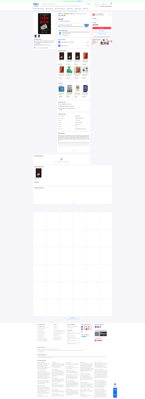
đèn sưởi (99, 390)
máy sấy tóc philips (101, 391)
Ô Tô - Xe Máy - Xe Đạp (84, 389)
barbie (52, 356)
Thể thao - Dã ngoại (85, 365)
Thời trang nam (55, 369)
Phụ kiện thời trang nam (72, 368)
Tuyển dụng (55, 329)
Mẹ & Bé (86, 367)
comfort (102, 356)
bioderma (63, 356)
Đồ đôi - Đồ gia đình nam (59, 373)
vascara (38, 356)
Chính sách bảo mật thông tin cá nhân (60, 331)
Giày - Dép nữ (54, 377)
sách (62, 6)
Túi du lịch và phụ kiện (71, 363)
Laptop (75, 378)
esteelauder (44, 356)
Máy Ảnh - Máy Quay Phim (99, 380)
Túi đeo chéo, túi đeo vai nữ (56, 390)
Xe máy (83, 391)
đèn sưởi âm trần (99, 396)
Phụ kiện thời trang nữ (69, 367)
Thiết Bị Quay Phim (100, 386)
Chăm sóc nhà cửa (43, 378)
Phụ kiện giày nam (57, 386)
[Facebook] (96, 327)
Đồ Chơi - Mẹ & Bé (40, 362)
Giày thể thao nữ (102, 376)
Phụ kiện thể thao (101, 372)
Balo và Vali (68, 362)
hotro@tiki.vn (46, 339)
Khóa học (88, 383)
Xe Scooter (89, 391)
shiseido (38, 357)
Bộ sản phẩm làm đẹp (43, 393)
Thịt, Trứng (42, 372)
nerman (85, 356)
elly (66, 356)
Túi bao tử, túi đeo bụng (60, 395)
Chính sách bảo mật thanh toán (59, 330)
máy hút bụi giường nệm (100, 394)
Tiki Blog (55, 327)
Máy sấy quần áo (99, 367)
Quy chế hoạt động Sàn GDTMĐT (72, 326)
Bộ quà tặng (71, 394)
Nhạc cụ (73, 386)
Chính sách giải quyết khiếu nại (59, 333)
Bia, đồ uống (41, 375)
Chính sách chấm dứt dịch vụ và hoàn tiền (73, 341)
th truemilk (49, 356)
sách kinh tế (78, 6)
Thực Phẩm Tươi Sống (41, 371)
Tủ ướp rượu (105, 367)
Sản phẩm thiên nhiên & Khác (43, 390)
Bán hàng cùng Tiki (70, 327)
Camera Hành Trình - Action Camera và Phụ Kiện (100, 383)
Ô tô (85, 391)
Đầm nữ (55, 363)
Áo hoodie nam (56, 372)
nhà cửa (59, 6)
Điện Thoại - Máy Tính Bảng (42, 380)
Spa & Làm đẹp (87, 384)
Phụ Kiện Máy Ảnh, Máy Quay (99, 381)
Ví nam (53, 394)
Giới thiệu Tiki (56, 326)
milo (68, 356)
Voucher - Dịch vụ (83, 382)
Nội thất (70, 383)
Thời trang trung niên (57, 367)
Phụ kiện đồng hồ (70, 372)
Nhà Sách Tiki (83, 394)
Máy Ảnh (103, 387)
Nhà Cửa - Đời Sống (70, 380)
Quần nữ (58, 363)
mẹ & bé (51, 6)
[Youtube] (98, 327)
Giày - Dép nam (55, 383)
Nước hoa (41, 392)
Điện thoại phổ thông (42, 382)
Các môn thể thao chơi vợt (100, 375)
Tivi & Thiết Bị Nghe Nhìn (86, 370)
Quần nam (58, 370)
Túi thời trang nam (55, 393)
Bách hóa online (85, 368)
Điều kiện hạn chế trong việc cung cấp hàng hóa (73, 334)
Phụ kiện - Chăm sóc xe (84, 390)
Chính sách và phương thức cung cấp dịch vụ (73, 339)
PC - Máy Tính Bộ (70, 378)
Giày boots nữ (55, 380)
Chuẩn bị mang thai (42, 369)
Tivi (97, 366)
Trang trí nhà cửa (68, 381)
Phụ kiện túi (62, 391)
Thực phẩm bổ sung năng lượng (101, 377)
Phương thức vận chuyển (41, 332)
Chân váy (58, 365)
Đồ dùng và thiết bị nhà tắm (72, 384)
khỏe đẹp (55, 6)
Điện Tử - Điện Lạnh (98, 362)
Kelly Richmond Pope (82, 13)
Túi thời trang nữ (55, 389)
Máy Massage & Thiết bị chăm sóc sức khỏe (43, 389)
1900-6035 (42, 326)
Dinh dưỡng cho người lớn (43, 367)
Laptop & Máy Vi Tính (87, 369)
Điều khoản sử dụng (57, 334)
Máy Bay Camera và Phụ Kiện (100, 387)
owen (55, 356)
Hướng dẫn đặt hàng (40, 331)
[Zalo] (100, 327)
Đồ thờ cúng (70, 386)
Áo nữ (53, 363)
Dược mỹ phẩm (46, 393)
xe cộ (48, 6)
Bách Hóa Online (69, 389)
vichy (48, 357)
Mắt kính (74, 367)
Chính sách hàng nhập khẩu (41, 338)
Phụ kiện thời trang (69, 366)
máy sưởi (95, 390)
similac (99, 356)
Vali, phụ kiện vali (76, 364)
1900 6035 (42, 351)
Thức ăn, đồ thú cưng (42, 377)
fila (49, 357)
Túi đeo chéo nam (57, 394)
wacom (88, 356)
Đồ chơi (47, 363)
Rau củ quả (41, 373)
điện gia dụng (43, 6)
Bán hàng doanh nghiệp (57, 338)
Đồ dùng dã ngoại (101, 371)
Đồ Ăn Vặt (69, 393)
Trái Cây (38, 372)
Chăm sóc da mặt (40, 386)
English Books (85, 396)
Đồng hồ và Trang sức (70, 370)
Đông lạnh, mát (44, 374)
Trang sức (67, 371)
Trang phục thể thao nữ (98, 370)
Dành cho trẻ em (42, 376)
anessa (91, 356)
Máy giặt (97, 365)
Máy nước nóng (100, 366)
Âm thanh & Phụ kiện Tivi (98, 363)
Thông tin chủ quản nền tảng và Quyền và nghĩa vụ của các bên (73, 343)
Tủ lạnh (97, 364)
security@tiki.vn (45, 340)
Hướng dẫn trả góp (40, 336)
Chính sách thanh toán (71, 335)
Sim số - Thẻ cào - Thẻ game (88, 387)
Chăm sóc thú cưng (69, 390)
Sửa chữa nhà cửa (71, 382)
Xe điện (90, 390)
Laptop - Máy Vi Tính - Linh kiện (72, 374)
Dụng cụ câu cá (99, 374)
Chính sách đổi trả (40, 335)
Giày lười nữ (60, 380)
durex (60, 356)
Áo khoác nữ (59, 364)
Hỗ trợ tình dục (45, 392)
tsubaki (52, 357)
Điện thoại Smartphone (41, 381)
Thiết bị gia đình (46, 396)
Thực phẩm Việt (45, 373)
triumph (76, 356)
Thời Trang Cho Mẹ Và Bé (41, 363)
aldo (73, 356)
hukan (45, 357)
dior (41, 356)
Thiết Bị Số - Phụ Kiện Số (85, 373)
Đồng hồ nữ (71, 371)
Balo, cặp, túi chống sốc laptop (72, 364)
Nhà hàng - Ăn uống (85, 385)
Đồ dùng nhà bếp (40, 396)
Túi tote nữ (57, 391)
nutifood (79, 356)
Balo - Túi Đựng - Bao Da (100, 384)
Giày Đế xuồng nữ (58, 381)
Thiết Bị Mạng (71, 377)
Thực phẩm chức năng (43, 387)
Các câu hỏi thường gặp (41, 328)
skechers (70, 356)
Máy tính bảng (42, 383)
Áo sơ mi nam (58, 371)
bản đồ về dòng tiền (71, 6)
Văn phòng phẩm (88, 395)
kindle (82, 356)
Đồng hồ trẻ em (76, 372)
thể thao (65, 6)
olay (97, 356)
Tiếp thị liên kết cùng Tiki (58, 337)
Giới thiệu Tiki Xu (56, 335)
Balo (66, 363)
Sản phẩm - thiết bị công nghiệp (86, 369)
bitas (105, 356)
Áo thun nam (54, 370)
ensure (57, 356)
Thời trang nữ (54, 362)
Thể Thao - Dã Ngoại (98, 369)
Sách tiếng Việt (82, 395)
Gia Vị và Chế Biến (71, 392)
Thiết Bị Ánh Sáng (101, 382)
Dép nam (56, 385)
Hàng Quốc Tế (83, 362)
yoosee (94, 356)
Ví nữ (62, 390)
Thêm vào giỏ (102, 30)
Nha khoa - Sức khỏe (86, 386)
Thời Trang (89, 363)
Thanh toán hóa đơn (83, 383)
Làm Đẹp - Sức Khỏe (41, 385)
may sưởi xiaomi (99, 393)
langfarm (42, 357)
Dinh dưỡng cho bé (42, 366)
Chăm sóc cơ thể (42, 388)
